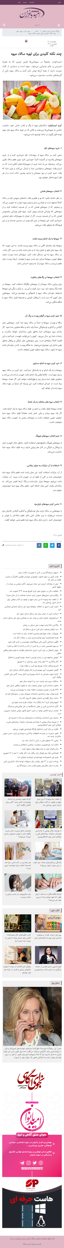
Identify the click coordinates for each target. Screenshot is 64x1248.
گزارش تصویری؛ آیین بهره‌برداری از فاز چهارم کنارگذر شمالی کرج (34, 670)
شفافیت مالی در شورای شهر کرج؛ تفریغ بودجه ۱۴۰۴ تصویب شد (34, 591)
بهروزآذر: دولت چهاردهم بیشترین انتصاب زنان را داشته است (35, 633)
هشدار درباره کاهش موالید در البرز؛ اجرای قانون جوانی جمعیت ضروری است (32, 712)
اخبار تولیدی (56, 774)
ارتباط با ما (31, 2)
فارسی (59, 2)
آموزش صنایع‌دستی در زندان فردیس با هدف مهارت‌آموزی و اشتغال (33, 657)
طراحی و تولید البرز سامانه (32, 1244)
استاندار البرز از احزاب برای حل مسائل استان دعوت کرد (37, 614)
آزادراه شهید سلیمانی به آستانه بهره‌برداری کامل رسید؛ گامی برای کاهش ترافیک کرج (32, 675)
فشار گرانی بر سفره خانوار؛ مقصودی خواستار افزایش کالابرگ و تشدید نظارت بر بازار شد (33, 578)
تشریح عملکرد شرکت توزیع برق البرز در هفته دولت (39, 666)
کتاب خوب (54, 910)
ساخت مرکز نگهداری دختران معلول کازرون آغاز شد (38, 698)
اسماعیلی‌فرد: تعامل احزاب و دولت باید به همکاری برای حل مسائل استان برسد (32, 619)
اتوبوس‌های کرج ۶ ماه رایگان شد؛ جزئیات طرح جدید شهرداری (35, 702)
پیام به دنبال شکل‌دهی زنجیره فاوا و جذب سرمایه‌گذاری (37, 765)
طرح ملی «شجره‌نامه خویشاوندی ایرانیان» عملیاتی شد (38, 757)
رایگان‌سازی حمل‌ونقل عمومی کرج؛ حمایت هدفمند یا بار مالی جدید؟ (32, 595)
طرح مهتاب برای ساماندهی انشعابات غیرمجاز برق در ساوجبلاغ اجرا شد (31, 694)
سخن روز (55, 983)
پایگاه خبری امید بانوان (50, 31)
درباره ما (25, 2)
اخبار (37, 31)
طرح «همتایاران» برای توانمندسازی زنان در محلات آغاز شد (36, 637)
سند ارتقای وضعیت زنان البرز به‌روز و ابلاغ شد (40, 629)
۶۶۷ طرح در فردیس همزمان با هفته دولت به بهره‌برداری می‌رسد (34, 689)
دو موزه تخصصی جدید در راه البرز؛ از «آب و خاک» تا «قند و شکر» (32, 646)
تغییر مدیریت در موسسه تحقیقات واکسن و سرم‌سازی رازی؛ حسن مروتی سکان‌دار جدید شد (32, 735)
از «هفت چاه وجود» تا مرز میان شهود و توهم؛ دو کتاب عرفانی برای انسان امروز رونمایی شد (34, 601)
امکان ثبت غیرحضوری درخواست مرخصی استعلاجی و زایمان (35, 744)
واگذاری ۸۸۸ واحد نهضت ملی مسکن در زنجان (40, 625)
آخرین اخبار (54, 566)
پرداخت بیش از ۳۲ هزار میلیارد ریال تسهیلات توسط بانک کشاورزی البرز (31, 761)
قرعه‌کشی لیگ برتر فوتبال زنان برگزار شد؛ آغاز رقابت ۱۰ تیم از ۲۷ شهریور (30, 753)
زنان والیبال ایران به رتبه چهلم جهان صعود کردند (40, 749)
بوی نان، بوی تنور (23, 31)
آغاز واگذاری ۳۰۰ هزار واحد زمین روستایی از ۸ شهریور (37, 661)
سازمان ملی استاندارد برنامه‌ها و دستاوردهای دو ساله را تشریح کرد (33, 718)
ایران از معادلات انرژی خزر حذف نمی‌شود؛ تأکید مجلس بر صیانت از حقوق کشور (33, 585)
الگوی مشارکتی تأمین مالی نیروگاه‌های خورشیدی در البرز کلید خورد (33, 642)
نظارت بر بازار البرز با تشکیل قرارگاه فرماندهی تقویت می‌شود (35, 729)
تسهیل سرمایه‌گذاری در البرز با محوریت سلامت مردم (38, 572)
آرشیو (19, 2)
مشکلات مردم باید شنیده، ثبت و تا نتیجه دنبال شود (38, 681)
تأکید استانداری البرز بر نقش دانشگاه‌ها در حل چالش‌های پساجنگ (33, 706)
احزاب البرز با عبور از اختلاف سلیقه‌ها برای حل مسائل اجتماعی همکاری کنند (33, 608)
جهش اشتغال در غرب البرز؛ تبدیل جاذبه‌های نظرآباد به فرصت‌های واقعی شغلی (32, 652)
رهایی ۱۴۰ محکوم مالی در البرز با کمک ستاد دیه (40, 740)
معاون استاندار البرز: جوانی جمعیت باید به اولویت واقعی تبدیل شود (32, 685)
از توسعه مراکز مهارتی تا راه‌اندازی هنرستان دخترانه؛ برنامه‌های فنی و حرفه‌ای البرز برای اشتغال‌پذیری (33, 723)
